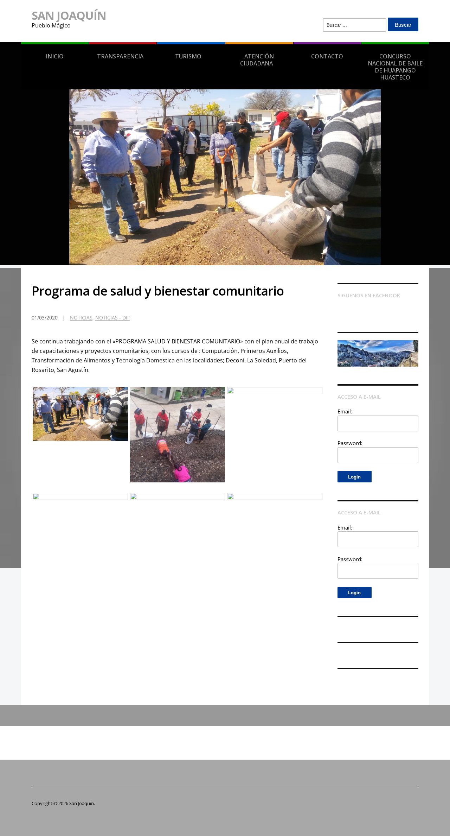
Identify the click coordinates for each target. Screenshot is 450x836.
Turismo (188, 56)
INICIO (55, 56)
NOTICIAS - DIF (112, 317)
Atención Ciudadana (257, 59)
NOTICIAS (81, 317)
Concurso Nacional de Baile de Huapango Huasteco (395, 66)
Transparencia (120, 56)
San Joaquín (69, 15)
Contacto (327, 56)
